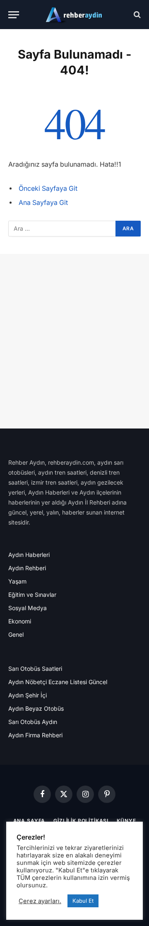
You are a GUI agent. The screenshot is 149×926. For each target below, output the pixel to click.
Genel (16, 634)
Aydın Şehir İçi (27, 695)
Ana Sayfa (29, 821)
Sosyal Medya (27, 607)
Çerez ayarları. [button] (40, 901)
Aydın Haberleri (29, 554)
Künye (126, 821)
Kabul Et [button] (83, 900)
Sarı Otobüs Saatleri (35, 668)
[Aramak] (136, 14)
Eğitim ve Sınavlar (32, 594)
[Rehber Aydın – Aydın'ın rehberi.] (74, 14)
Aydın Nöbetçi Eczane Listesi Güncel (57, 681)
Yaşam (17, 581)
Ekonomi (19, 621)
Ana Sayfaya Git (43, 203)
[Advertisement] (74, 341)
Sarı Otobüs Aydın (32, 721)
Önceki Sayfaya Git (48, 188)
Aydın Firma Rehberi (35, 735)
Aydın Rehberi (27, 567)
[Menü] (13, 14)
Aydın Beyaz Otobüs (36, 708)
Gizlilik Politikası (80, 821)
